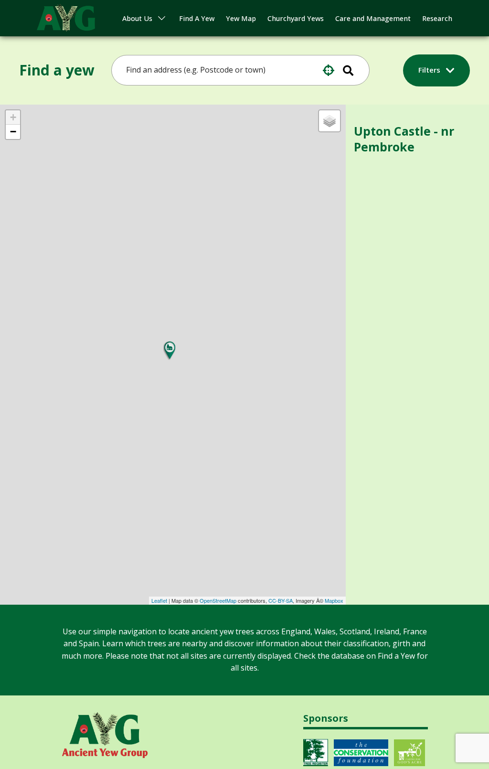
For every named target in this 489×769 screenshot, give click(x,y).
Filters (430, 70)
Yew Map (241, 18)
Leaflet (159, 600)
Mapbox (334, 600)
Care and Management (373, 18)
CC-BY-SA (280, 600)
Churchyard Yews (295, 18)
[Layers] (329, 120)
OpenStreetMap (218, 600)
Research (437, 18)
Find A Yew (196, 18)
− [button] (13, 132)
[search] (234, 70)
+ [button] (13, 117)
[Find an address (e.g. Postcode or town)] (354, 70)
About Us (137, 18)
